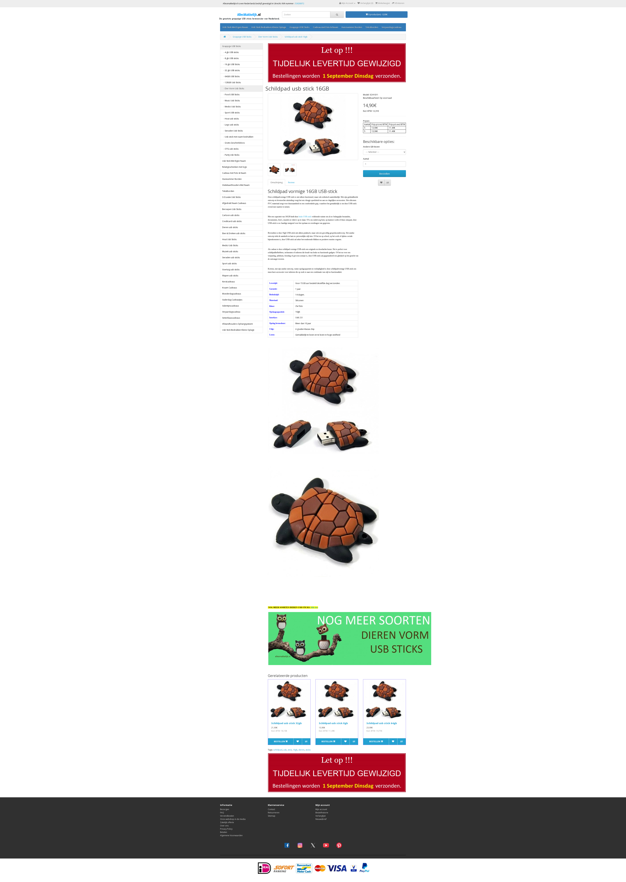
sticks (308, 749)
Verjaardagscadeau (391, 27)
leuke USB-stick (305, 216)
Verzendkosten (227, 815)
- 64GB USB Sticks (231, 76)
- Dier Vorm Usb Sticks (233, 88)
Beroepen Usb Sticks (231, 209)
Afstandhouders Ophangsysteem (237, 323)
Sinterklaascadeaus (231, 317)
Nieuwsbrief (321, 819)
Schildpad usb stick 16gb (296, 36)
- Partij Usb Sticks (230, 154)
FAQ (222, 812)
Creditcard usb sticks (232, 221)
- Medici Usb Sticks (231, 106)
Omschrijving (276, 182)
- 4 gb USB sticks (230, 52)
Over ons (224, 825)
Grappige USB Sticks (300, 27)
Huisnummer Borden (352, 27)
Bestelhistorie (321, 812)
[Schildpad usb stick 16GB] (313, 126)
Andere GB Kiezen (371, 146)
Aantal (366, 158)
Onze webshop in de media (233, 819)
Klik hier (314, 607)
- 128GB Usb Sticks (231, 82)
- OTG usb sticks (230, 148)
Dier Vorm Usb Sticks (268, 36)
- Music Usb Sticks (231, 100)
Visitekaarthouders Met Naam (236, 185)
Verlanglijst (320, 815)
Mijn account (321, 809)
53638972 (299, 3)
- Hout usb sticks (230, 118)
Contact (271, 809)
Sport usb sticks (229, 263)
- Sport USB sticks (231, 112)
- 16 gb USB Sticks (231, 64)
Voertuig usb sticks (230, 269)
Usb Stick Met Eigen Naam (235, 27)
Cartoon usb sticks (230, 215)
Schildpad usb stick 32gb (286, 723)
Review (291, 182)
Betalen (223, 832)
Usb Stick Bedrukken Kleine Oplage (268, 27)
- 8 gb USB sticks (230, 58)
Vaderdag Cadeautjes (232, 299)
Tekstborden (371, 27)
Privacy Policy (226, 829)
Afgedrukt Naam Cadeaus (234, 203)
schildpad (277, 749)
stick (290, 749)
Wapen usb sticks (230, 275)
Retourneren (273, 812)
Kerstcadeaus (228, 281)
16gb (295, 749)
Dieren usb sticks (230, 227)
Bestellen (384, 173)
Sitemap (271, 815)
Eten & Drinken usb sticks (233, 233)
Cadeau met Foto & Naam (325, 27)
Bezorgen (224, 809)
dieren (301, 749)
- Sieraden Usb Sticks (232, 130)
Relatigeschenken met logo (234, 167)
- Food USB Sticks (230, 94)
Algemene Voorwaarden (231, 835)
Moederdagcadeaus (231, 293)
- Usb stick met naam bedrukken (237, 136)
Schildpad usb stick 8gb (333, 723)
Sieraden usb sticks (231, 257)
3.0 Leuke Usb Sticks (231, 197)
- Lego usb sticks (230, 124)
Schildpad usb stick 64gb (381, 723)
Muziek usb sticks (230, 251)
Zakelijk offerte (227, 822)
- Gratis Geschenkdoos (233, 142)
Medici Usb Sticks (230, 245)
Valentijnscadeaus (230, 305)
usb (285, 749)
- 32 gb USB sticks (231, 70)
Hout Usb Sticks (229, 239)
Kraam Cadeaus (229, 287)
